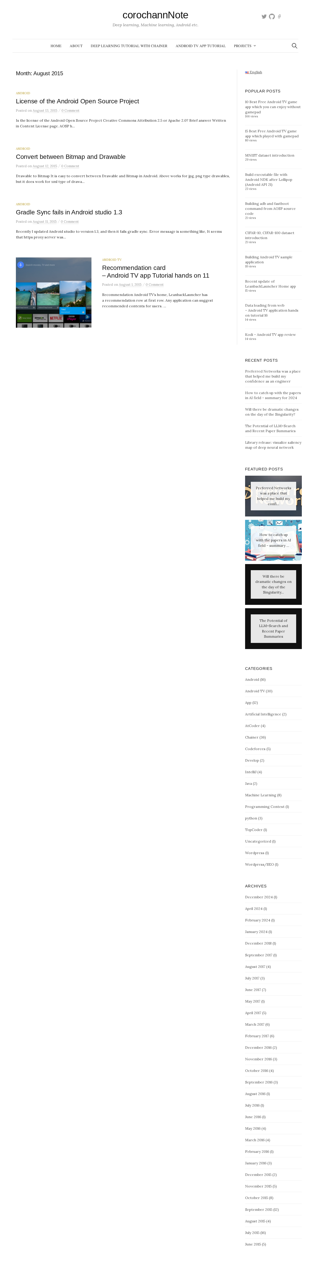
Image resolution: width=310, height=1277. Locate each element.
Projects (242, 45)
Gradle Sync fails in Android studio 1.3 (69, 212)
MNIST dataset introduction (269, 155)
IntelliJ (250, 772)
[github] (272, 16)
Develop (252, 760)
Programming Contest (265, 806)
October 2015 (256, 1197)
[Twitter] (264, 16)
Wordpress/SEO (259, 864)
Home (56, 45)
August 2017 (255, 966)
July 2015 (252, 1232)
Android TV (112, 260)
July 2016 (252, 1105)
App (248, 702)
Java (248, 783)
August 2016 (255, 1093)
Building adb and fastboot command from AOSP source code (270, 208)
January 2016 (255, 1163)
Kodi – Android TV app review (270, 334)
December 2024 (259, 897)
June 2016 (253, 1117)
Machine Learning (260, 795)
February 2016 (257, 1151)
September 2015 (258, 1209)
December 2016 (258, 1047)
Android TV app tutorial (201, 45)
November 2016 (258, 1059)
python (251, 818)
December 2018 (258, 943)
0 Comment (70, 110)
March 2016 (255, 1140)
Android (23, 93)
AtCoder (252, 725)
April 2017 (253, 1012)
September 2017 (258, 955)
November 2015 (258, 1186)
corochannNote (155, 14)
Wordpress (254, 853)
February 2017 (257, 1036)
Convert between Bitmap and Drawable (71, 156)
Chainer (251, 737)
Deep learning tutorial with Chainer (129, 45)
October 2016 (256, 1070)
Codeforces (255, 748)
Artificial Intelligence (263, 714)
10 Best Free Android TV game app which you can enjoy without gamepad (273, 106)
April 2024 (254, 908)
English (255, 72)
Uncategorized (258, 841)
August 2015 (255, 1221)
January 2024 (256, 931)
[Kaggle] (280, 16)
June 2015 (253, 1244)
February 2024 (257, 920)
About (76, 45)
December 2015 (258, 1174)
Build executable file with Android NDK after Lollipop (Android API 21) (268, 179)
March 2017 (254, 1024)
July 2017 (252, 978)
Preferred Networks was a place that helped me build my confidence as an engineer (273, 376)
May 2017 (252, 1001)
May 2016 (253, 1128)
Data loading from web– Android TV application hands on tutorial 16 (271, 310)
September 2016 (259, 1082)
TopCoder (254, 829)
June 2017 (253, 989)
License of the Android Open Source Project (77, 101)
